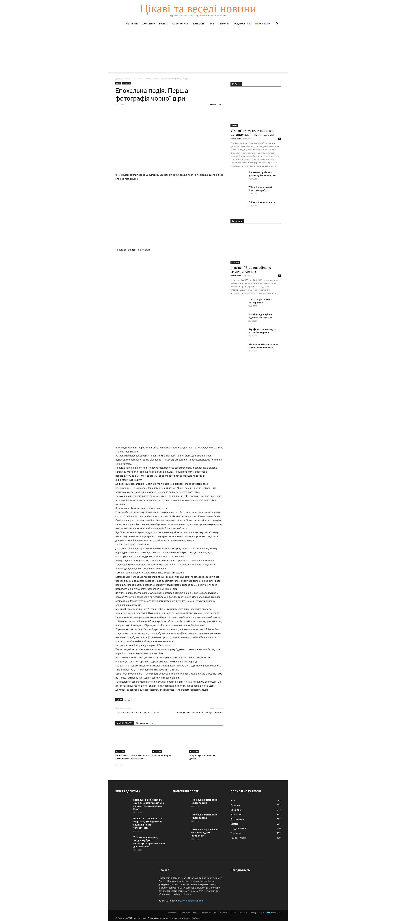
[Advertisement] (198, 50)
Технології (198, 23)
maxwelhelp (235, 139)
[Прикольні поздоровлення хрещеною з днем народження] (180, 833)
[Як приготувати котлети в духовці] (206, 741)
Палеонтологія (180, 23)
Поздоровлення (242, 23)
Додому (118, 78)
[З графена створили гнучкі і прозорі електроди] (238, 333)
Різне (211, 23)
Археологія (132, 23)
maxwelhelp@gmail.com (190, 900)
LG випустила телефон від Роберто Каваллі (199, 712)
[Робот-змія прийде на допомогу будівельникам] (238, 176)
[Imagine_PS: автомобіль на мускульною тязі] (255, 245)
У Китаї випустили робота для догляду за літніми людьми (254, 132)
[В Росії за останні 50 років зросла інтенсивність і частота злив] (132, 741)
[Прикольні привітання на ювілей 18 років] (180, 818)
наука (127, 700)
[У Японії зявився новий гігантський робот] (238, 191)
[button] (277, 24)
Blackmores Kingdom (162, 755)
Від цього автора (144, 723)
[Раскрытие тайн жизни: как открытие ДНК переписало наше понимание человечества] (123, 822)
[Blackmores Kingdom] (169, 741)
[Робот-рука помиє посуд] (238, 206)
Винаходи (235, 262)
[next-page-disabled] (122, 765)
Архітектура (148, 23)
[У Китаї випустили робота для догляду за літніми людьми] (255, 109)
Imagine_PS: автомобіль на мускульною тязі (250, 269)
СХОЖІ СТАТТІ (124, 723)
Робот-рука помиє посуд (261, 202)
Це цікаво (137, 78)
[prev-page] (117, 765)
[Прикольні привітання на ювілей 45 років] (180, 803)
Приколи (224, 23)
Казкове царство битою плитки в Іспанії (137, 712)
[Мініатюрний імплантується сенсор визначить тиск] (238, 348)
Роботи (234, 125)
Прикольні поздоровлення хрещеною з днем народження (205, 832)
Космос (163, 23)
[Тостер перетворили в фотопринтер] (238, 303)
